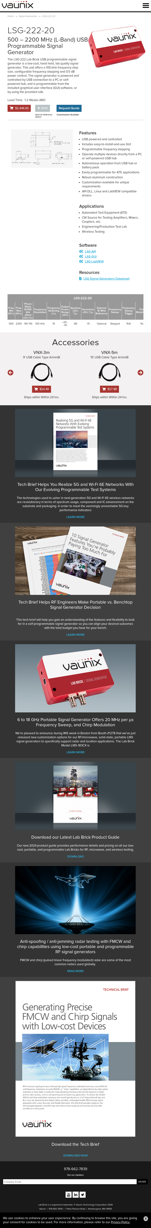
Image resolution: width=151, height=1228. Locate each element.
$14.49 (44, 389)
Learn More (75, 517)
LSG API (90, 252)
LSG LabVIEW (94, 262)
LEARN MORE (75, 635)
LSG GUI (90, 257)
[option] (42, 148)
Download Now (75, 1155)
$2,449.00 (22, 108)
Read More (75, 971)
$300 (44, 108)
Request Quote (69, 108)
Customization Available (68, 114)
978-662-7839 (75, 1169)
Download (75, 856)
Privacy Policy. (120, 1222)
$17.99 (112, 389)
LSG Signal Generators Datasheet (106, 279)
